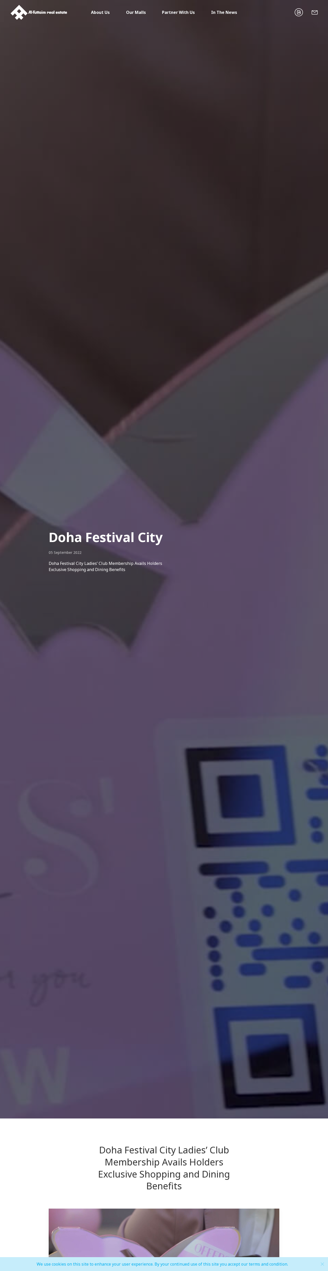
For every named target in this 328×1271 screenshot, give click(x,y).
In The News (224, 12)
